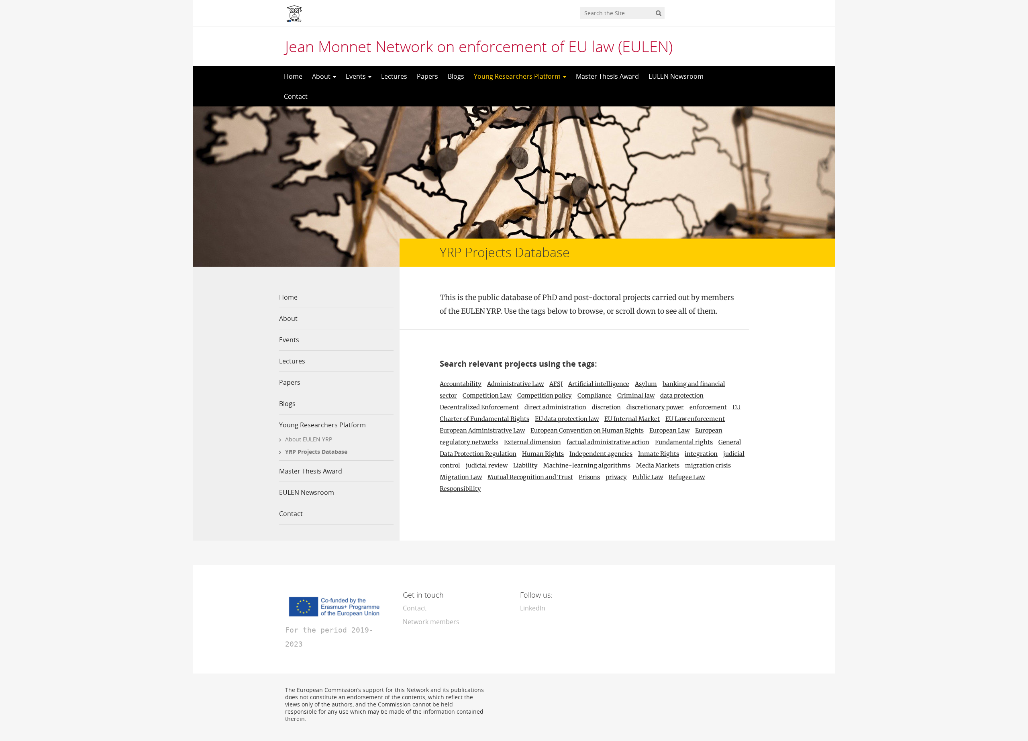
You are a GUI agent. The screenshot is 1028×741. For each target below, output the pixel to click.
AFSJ (556, 384)
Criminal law (636, 395)
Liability (525, 465)
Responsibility (460, 488)
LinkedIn (532, 608)
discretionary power (655, 407)
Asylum (646, 384)
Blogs (456, 76)
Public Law (647, 477)
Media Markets (657, 465)
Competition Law (487, 395)
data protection (682, 395)
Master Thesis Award (607, 76)
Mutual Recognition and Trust (530, 477)
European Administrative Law (482, 430)
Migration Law (461, 477)
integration (701, 453)
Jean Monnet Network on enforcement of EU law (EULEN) (479, 46)
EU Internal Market (632, 419)
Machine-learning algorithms (586, 465)
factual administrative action (608, 442)
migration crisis (708, 465)
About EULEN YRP (308, 439)
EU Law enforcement (695, 419)
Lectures (394, 76)
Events (356, 76)
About (322, 76)
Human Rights (543, 453)
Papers (427, 76)
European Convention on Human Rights (587, 430)
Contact (296, 96)
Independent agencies (600, 453)
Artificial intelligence (598, 384)
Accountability (460, 384)
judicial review (487, 465)
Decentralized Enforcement (479, 407)
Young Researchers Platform (518, 76)
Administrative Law (515, 384)
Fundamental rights (684, 442)
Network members (431, 621)
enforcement (708, 407)
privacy (616, 477)
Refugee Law (687, 477)
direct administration (555, 407)
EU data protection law (567, 419)
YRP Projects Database (316, 451)
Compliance (594, 395)
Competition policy (544, 395)
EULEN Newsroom (676, 76)
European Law (669, 430)
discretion (606, 407)
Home (293, 76)
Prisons (589, 477)
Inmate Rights (658, 453)
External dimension (532, 442)
